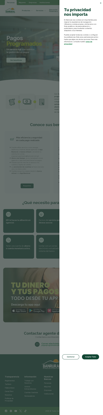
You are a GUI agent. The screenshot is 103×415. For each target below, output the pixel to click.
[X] (20, 411)
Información (30, 376)
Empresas (33, 3)
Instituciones (45, 3)
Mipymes (22, 3)
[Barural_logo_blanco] (51, 364)
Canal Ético (9, 391)
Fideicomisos (9, 388)
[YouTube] (15, 411)
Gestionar (71, 357)
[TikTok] (25, 411)
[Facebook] (6, 411)
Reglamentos (10, 381)
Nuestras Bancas (48, 377)
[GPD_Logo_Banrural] (11, 10)
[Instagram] (11, 411)
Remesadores (29, 396)
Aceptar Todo (90, 357)
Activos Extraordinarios (30, 388)
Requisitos (27, 186)
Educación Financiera (53, 10)
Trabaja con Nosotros (29, 382)
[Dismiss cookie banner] (100, 3)
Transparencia (12, 376)
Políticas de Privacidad (9, 399)
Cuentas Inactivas (31, 392)
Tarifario (8, 384)
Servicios (39, 11)
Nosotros (8, 395)
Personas (11, 3)
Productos (26, 11)
